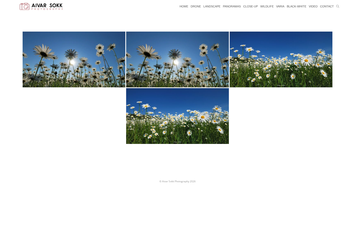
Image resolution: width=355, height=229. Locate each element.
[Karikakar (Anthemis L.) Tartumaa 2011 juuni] (74, 59)
